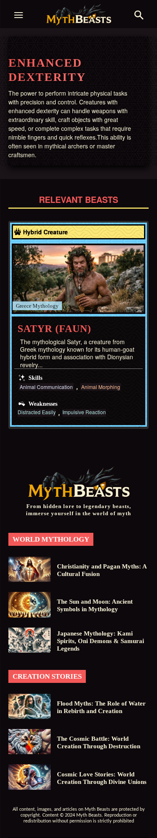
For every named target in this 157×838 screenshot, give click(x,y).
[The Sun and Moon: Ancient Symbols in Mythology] (29, 604)
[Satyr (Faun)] (78, 279)
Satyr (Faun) (54, 328)
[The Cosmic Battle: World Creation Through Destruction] (29, 741)
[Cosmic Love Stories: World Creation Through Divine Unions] (29, 776)
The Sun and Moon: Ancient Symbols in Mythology (95, 605)
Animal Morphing (100, 386)
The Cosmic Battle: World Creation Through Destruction (98, 742)
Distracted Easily (37, 412)
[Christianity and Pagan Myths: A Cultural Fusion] (29, 569)
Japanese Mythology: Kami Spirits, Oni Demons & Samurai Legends (100, 641)
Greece (23, 306)
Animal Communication (46, 386)
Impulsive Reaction (84, 412)
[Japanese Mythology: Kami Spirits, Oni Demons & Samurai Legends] (29, 640)
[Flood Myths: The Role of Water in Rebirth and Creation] (29, 706)
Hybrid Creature (45, 232)
